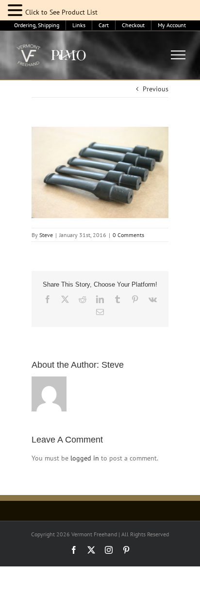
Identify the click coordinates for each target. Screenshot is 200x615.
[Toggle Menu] (178, 55)
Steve (46, 235)
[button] (16, 10)
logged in (84, 458)
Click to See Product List (61, 12)
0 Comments (128, 235)
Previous (155, 89)
